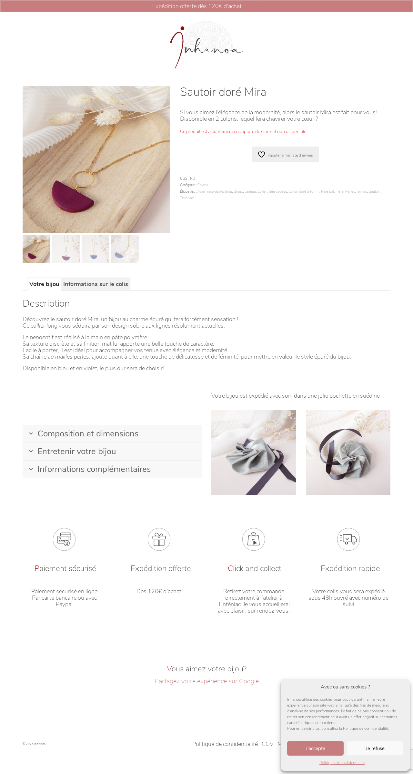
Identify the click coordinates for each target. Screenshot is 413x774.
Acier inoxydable (210, 191)
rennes (362, 191)
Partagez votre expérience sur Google (207, 681)
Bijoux (238, 191)
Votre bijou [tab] (44, 284)
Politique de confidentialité (342, 762)
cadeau (250, 191)
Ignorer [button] (252, 6)
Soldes (202, 185)
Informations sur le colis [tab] (95, 284)
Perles (350, 191)
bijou (228, 191)
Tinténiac (187, 198)
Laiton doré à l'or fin (304, 191)
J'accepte (315, 748)
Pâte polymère (332, 191)
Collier (262, 191)
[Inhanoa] (206, 47)
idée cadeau (277, 191)
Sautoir (374, 191)
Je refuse (375, 748)
